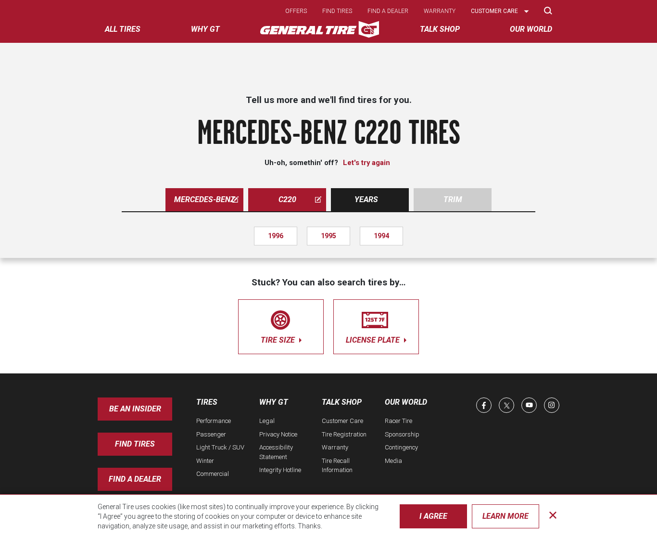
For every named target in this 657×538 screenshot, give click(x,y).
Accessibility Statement (276, 452)
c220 (287, 199)
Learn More (505, 516)
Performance (213, 420)
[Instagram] (551, 405)
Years (366, 199)
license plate (374, 340)
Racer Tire (398, 420)
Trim (452, 199)
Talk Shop (342, 402)
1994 (381, 236)
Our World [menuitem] (531, 29)
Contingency (401, 447)
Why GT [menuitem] (205, 29)
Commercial (212, 473)
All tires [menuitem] (122, 29)
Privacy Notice (278, 434)
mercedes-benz (204, 199)
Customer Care (342, 420)
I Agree (433, 516)
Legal (267, 420)
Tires (206, 402)
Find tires (337, 11)
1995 (328, 236)
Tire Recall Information (337, 465)
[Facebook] (484, 405)
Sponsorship (402, 434)
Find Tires (135, 443)
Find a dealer (387, 11)
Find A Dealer (135, 479)
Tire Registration (344, 434)
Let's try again (366, 162)
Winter (205, 460)
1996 (275, 236)
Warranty (439, 11)
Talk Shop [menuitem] (440, 29)
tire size (279, 340)
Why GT (273, 402)
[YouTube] (529, 405)
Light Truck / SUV (220, 447)
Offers (296, 11)
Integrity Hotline (280, 470)
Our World (406, 402)
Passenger (211, 434)
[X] (506, 405)
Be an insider (135, 408)
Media (393, 460)
